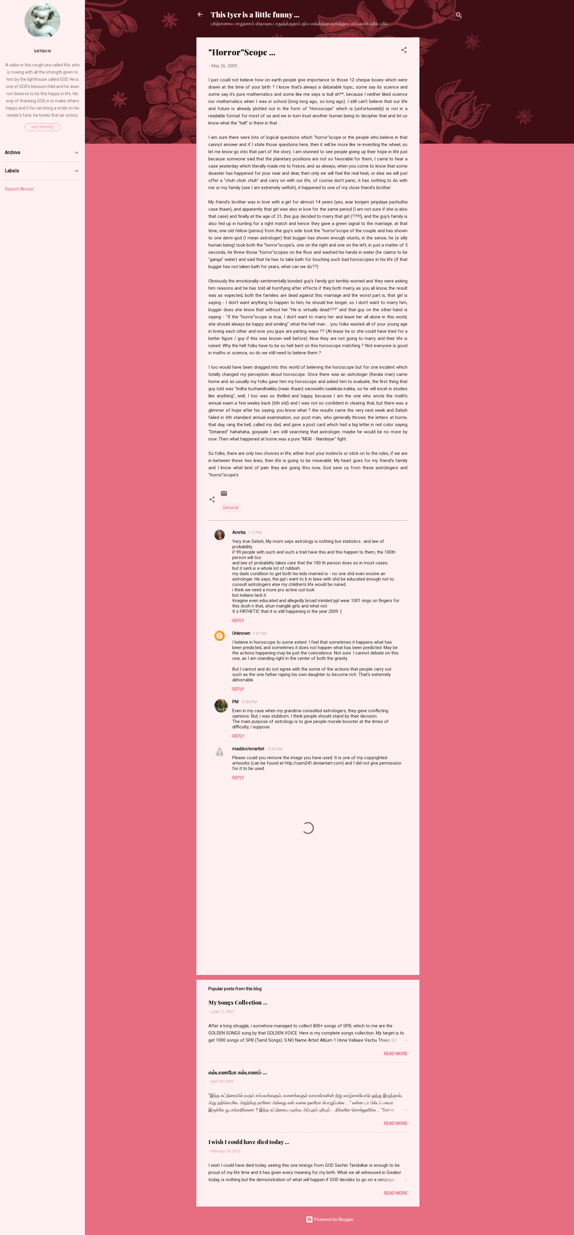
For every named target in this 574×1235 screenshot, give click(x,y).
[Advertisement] (443, 127)
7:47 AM (259, 633)
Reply (238, 620)
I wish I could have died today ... (248, 1142)
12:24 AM (275, 749)
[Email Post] (224, 495)
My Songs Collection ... (237, 1002)
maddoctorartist (248, 748)
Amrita (238, 532)
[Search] (458, 16)
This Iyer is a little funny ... (255, 14)
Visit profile (42, 127)
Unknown (241, 633)
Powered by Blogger (333, 1219)
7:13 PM (255, 532)
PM (235, 701)
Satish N (42, 50)
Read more (395, 1053)
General (230, 507)
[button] (403, 51)
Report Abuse (19, 189)
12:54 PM (249, 702)
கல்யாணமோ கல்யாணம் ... (237, 1072)
